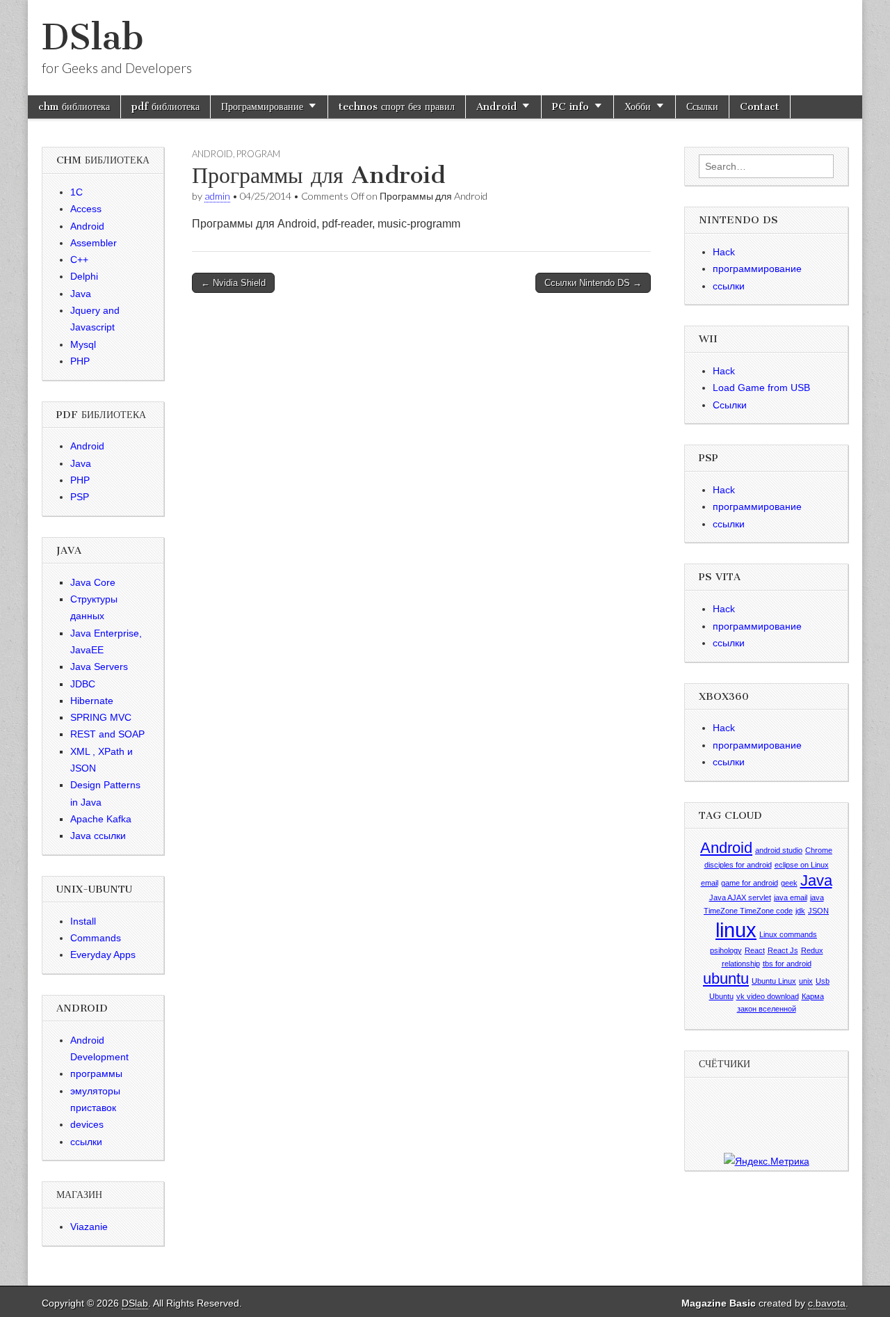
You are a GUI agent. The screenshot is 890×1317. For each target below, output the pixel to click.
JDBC (82, 683)
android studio (778, 850)
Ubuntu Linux (774, 981)
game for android (749, 883)
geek (789, 883)
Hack (724, 251)
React (755, 950)
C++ (79, 259)
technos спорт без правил (397, 106)
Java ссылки (98, 835)
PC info (570, 106)
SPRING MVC (100, 717)
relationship (741, 963)
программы (96, 1073)
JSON (818, 911)
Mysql (83, 344)
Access (86, 208)
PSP (79, 496)
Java (80, 293)
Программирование (262, 106)
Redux (812, 950)
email (709, 883)
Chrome (818, 850)
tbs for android (787, 963)
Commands (95, 937)
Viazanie (89, 1226)
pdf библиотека (165, 106)
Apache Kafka (100, 818)
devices (87, 1124)
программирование (757, 268)
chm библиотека (74, 106)
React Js (783, 950)
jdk (800, 911)
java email (790, 897)
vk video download (767, 996)
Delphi (84, 276)
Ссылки (702, 106)
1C (76, 192)
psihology (726, 950)
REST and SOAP (107, 734)
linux (735, 929)
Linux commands (788, 934)
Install (83, 921)
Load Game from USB (761, 387)
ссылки (86, 1141)
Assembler (93, 242)
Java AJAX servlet (740, 897)
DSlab (93, 37)
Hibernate (91, 700)
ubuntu (726, 978)
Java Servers (99, 666)
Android (496, 106)
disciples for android (738, 865)
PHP (80, 361)
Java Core (92, 582)
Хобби (637, 106)
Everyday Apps (103, 954)
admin (217, 196)
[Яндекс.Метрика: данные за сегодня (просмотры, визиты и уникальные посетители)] (766, 1161)
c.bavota (827, 1303)
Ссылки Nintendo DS (593, 283)
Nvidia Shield (233, 283)
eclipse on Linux (802, 865)
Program (258, 153)
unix (806, 981)
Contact (759, 106)
